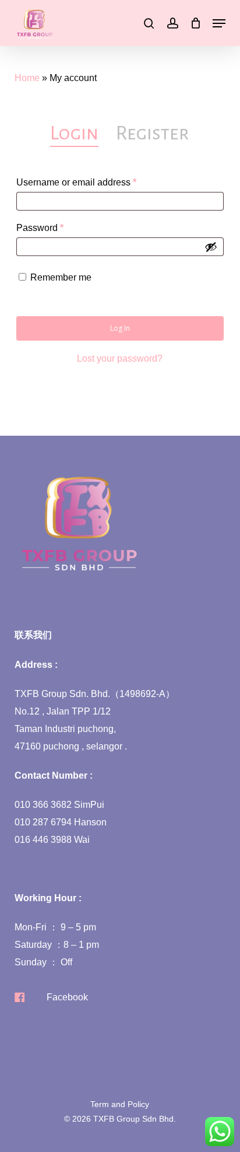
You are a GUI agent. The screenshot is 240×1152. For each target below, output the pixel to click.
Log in (120, 328)
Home (27, 78)
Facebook (67, 997)
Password (58, 227)
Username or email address (95, 182)
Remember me (60, 277)
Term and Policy (119, 1104)
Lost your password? (120, 358)
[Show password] (210, 246)
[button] (219, 23)
